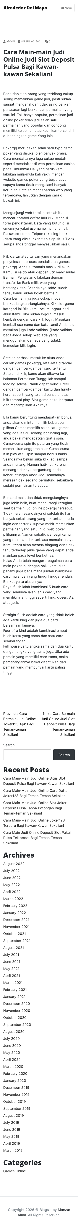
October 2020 (14, 1017)
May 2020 (11, 1052)
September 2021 (16, 940)
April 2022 (12, 891)
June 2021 (11, 961)
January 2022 (14, 912)
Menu (64, 8)
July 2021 (11, 954)
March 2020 (13, 1066)
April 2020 (12, 1059)
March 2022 (13, 898)
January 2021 (14, 996)
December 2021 (16, 919)
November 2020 (16, 1010)
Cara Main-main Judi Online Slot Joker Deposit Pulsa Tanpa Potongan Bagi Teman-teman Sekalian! (35, 808)
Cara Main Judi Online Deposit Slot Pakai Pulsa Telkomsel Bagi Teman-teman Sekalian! (37, 837)
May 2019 (11, 1136)
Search (9, 745)
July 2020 (11, 1038)
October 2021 (14, 933)
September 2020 (17, 1024)
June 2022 (12, 877)
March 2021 (13, 982)
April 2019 (11, 1143)
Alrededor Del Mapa (25, 8)
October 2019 (14, 1101)
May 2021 (11, 968)
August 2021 (13, 947)
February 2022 (15, 905)
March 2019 (13, 1150)
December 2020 (16, 1003)
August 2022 (13, 864)
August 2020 (13, 1031)
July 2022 (11, 870)
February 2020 (15, 1073)
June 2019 (11, 1129)
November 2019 (16, 1094)
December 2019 (16, 1087)
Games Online (14, 1171)
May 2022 (11, 884)
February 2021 (15, 989)
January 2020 (14, 1080)
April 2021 (11, 975)
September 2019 (16, 1108)
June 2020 (12, 1045)
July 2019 (11, 1122)
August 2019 (13, 1115)
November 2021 (16, 926)
